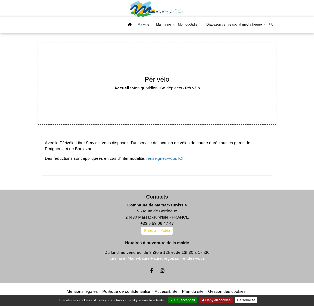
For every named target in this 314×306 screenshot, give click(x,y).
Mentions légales (82, 291)
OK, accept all (184, 300)
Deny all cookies (217, 300)
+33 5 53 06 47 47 (157, 223)
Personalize (246, 300)
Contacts (157, 197)
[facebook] (151, 270)
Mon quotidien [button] (189, 24)
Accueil (121, 88)
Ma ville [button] (144, 24)
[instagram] (162, 270)
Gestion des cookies (227, 291)
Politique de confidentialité (126, 291)
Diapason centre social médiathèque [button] (234, 24)
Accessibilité (166, 291)
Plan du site (193, 291)
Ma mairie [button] (164, 24)
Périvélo (192, 88)
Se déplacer (171, 88)
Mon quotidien (145, 88)
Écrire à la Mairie (157, 230)
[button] (130, 25)
